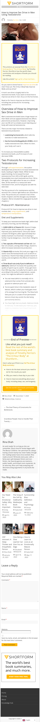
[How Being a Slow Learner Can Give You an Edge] (18, 525)
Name (4, 608)
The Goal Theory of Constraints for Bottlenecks (17, 408)
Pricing (4, 696)
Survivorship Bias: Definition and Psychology (29, 500)
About (4, 699)
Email (4, 619)
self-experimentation (15, 168)
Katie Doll (18, 510)
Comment (6, 580)
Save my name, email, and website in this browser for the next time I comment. (20, 639)
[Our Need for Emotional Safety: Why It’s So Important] (7, 482)
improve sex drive (29, 85)
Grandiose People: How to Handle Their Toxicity (18, 420)
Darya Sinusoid (28, 508)
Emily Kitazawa (6, 511)
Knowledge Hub (7, 703)
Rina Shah (15, 20)
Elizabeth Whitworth (17, 551)
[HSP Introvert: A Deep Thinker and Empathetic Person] (7, 525)
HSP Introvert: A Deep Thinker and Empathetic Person (7, 543)
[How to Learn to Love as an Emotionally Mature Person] (29, 525)
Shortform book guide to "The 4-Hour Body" (19, 68)
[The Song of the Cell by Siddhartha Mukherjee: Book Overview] (18, 482)
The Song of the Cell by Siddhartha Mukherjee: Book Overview (18, 501)
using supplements (18, 211)
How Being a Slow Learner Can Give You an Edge (18, 542)
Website (4, 629)
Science (18, 399)
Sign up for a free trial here (25, 79)
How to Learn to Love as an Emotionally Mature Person (29, 543)
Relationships (10, 399)
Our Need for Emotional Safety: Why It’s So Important (7, 501)
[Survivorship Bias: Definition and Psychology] (29, 482)
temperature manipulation (11, 213)
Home (4, 693)
